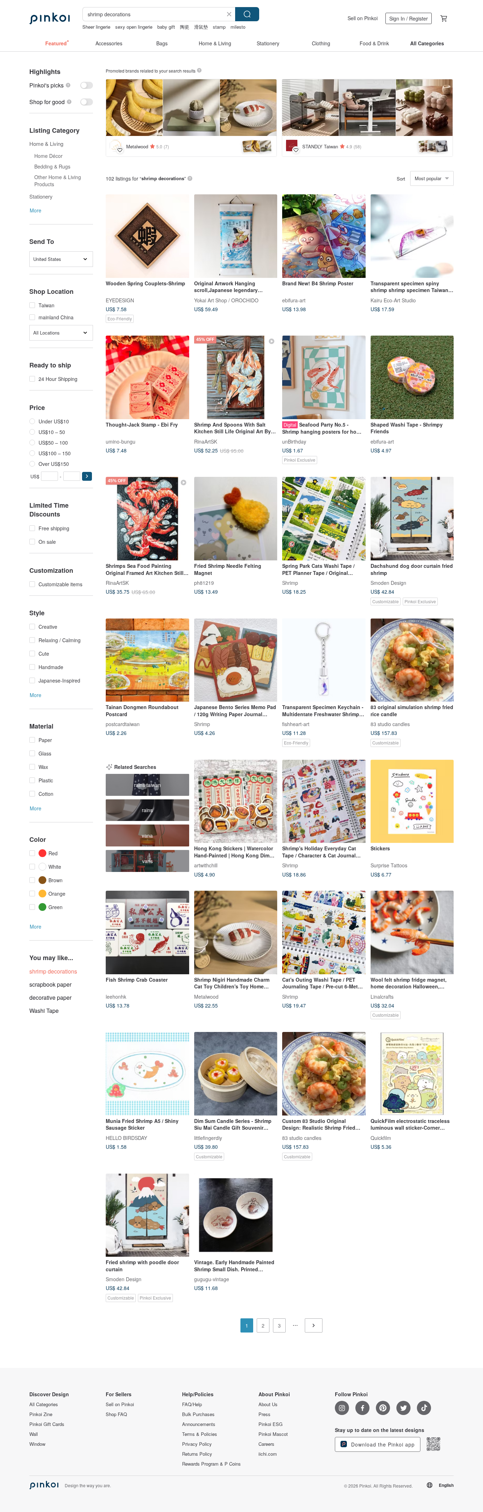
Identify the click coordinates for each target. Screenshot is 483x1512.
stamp (219, 26)
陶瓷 (184, 26)
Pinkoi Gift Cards (46, 1424)
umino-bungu (120, 441)
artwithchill (205, 865)
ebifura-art (293, 299)
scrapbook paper (50, 984)
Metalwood (206, 996)
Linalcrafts (382, 996)
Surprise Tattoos (389, 865)
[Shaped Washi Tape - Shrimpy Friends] (412, 377)
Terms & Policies (199, 1434)
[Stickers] (412, 801)
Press (264, 1414)
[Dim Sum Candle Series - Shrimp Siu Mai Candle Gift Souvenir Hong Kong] (236, 1074)
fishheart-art (295, 724)
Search (247, 14)
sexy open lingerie (133, 26)
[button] (87, 476)
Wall (33, 1434)
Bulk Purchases (198, 1414)
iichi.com (267, 1453)
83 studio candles (390, 724)
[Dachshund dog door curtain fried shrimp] (412, 518)
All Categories (43, 1404)
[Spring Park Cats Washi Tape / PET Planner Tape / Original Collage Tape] (324, 518)
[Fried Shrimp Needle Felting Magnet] (236, 518)
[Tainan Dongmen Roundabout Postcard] (147, 660)
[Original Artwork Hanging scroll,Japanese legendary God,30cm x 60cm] (236, 236)
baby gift (166, 26)
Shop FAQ (116, 1414)
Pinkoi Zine (40, 1414)
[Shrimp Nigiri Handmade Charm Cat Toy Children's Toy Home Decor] (236, 932)
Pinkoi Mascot (273, 1434)
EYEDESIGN (120, 299)
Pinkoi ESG (270, 1424)
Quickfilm (381, 1137)
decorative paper (50, 997)
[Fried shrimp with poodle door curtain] (147, 1215)
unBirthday (294, 441)
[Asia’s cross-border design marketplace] (49, 18)
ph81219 (204, 582)
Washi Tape (44, 1010)
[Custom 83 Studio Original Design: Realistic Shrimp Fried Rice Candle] (324, 1074)
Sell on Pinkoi (363, 18)
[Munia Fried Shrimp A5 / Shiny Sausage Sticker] (147, 1074)
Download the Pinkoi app (382, 1444)
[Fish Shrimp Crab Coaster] (147, 932)
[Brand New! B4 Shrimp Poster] (324, 236)
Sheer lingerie (96, 26)
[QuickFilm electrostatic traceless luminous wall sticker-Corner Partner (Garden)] (412, 1074)
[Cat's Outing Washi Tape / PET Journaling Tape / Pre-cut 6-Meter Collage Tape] (324, 932)
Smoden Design (388, 582)
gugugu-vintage (211, 1279)
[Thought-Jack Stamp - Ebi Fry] (147, 377)
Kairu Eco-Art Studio (393, 299)
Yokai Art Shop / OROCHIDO (226, 299)
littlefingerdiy (208, 1137)
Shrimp (290, 582)
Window (37, 1444)
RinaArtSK (205, 441)
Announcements (198, 1424)
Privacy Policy (197, 1444)
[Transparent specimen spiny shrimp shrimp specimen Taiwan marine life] (412, 236)
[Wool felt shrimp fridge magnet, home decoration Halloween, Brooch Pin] (412, 932)
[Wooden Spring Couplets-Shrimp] (147, 236)
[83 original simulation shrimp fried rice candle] (412, 660)
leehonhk (116, 996)
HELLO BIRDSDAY (126, 1137)
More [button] (35, 210)
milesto (238, 26)
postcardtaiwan (123, 724)
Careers (266, 1444)
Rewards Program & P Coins (211, 1463)
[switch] (61, 85)
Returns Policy (197, 1453)
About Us (268, 1404)
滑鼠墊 (201, 26)
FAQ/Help (192, 1404)
